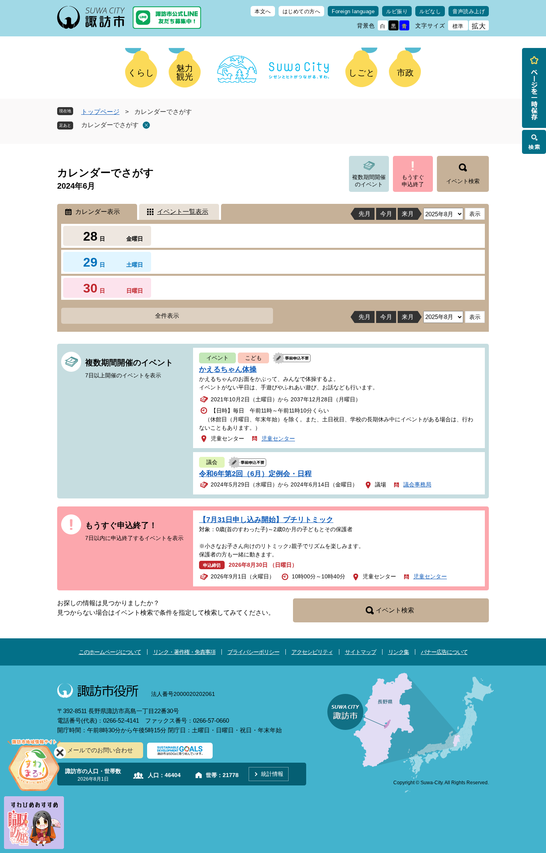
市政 (405, 72)
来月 (408, 213)
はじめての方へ (302, 11)
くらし (141, 72)
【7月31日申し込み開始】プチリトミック (266, 520)
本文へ (263, 11)
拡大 (479, 26)
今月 (386, 213)
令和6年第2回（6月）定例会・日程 (255, 474)
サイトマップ (360, 652)
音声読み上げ (468, 11)
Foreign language (353, 11)
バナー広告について (444, 652)
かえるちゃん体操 (228, 369)
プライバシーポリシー (253, 652)
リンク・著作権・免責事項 (184, 652)
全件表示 (167, 315)
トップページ (100, 111)
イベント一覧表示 (182, 211)
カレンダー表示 (97, 211)
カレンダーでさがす (110, 125)
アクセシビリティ (312, 652)
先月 (365, 213)
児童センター (278, 438)
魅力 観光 (184, 72)
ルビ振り (397, 11)
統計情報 (272, 774)
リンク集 (398, 652)
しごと (362, 72)
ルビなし (430, 11)
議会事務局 (417, 484)
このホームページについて (110, 652)
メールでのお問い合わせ (100, 750)
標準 (458, 26)
